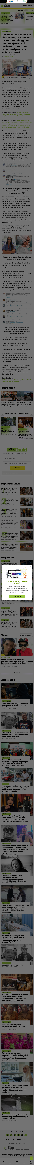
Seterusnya (17, 596)
